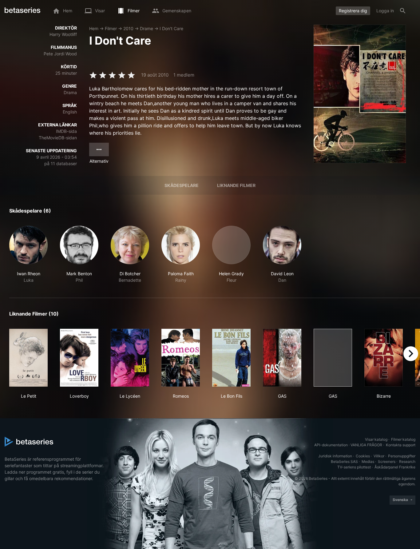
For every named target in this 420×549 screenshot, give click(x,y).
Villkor (379, 456)
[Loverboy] (79, 358)
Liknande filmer (236, 185)
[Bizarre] (383, 358)
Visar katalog (376, 439)
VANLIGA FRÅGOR (366, 445)
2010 (128, 28)
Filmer (111, 28)
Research (407, 461)
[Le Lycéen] (130, 358)
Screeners (386, 461)
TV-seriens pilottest (354, 467)
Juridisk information (335, 456)
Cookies (363, 456)
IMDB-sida (66, 131)
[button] (28, 254)
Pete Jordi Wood (60, 53)
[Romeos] (180, 358)
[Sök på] (403, 10)
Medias (368, 461)
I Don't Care (171, 28)
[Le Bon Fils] (231, 358)
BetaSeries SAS (344, 461)
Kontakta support (400, 445)
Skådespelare (181, 185)
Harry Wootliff (63, 34)
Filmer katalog (403, 439)
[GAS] (282, 358)
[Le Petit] (28, 358)
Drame (146, 28)
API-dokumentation (331, 445)
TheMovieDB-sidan (58, 137)
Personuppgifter (401, 456)
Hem (93, 28)
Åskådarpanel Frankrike (394, 467)
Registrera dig (353, 10)
